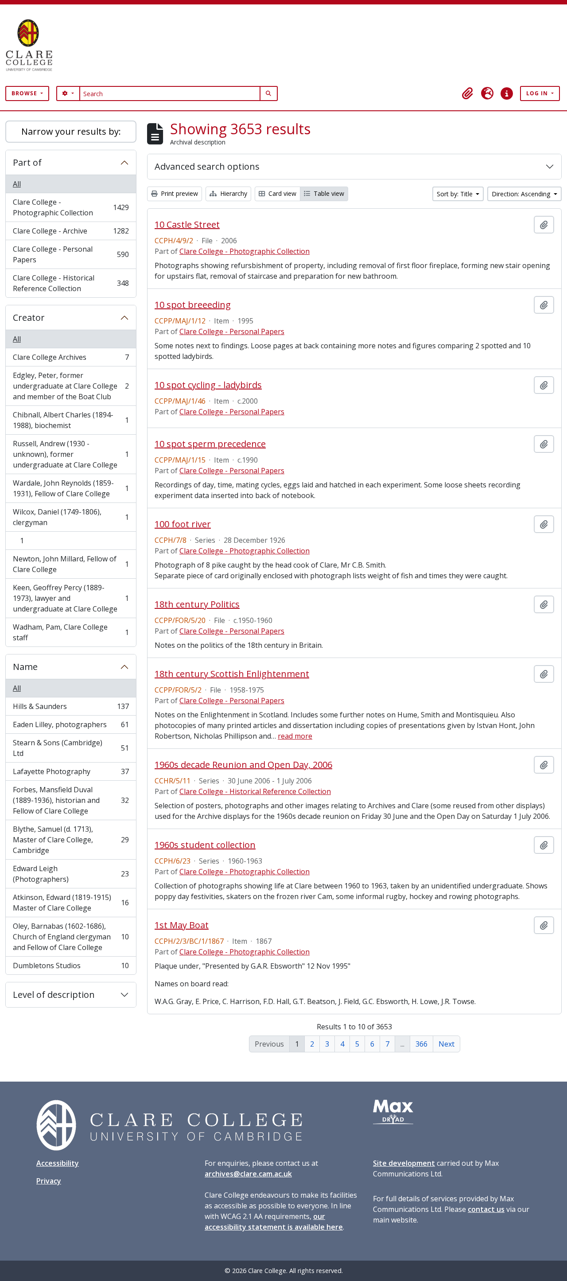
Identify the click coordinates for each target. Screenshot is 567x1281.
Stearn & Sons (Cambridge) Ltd (70, 748)
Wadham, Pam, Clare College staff (70, 632)
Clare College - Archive (70, 233)
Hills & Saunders (70, 708)
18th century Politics (197, 604)
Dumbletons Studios (70, 967)
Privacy (48, 1181)
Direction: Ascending (522, 194)
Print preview (178, 193)
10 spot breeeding (193, 305)
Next (446, 1044)
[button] (468, 93)
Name (25, 667)
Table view (328, 193)
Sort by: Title (455, 194)
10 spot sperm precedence (210, 444)
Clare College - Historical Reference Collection (70, 283)
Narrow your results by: (71, 131)
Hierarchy (232, 193)
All (17, 184)
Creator (29, 317)
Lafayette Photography (70, 774)
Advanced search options (207, 166)
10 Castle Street (187, 224)
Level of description (54, 995)
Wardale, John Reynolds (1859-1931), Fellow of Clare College (70, 488)
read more (295, 736)
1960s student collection (205, 845)
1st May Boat (182, 925)
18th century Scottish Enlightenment (232, 674)
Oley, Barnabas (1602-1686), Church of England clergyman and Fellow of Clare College (70, 936)
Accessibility (57, 1163)
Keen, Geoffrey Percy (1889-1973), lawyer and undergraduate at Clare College (70, 598)
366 (421, 1044)
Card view (281, 193)
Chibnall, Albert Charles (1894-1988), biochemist (70, 420)
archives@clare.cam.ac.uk (248, 1174)
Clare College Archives (70, 359)
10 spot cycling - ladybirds (208, 385)
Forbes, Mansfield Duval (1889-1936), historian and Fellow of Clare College (70, 800)
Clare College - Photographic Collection (70, 207)
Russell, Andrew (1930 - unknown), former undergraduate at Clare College (70, 454)
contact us (486, 1209)
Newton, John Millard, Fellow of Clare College (70, 564)
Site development (404, 1163)
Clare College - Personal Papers (70, 254)
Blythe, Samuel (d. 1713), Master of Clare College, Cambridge (70, 839)
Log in (538, 93)
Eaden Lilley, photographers (70, 727)
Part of (27, 162)
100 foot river (183, 524)
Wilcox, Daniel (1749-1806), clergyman (70, 517)
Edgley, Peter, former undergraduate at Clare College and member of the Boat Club (70, 385)
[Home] (32, 45)
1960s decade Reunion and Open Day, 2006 (243, 764)
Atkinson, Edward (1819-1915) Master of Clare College (70, 902)
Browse (25, 93)
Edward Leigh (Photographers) (70, 874)
